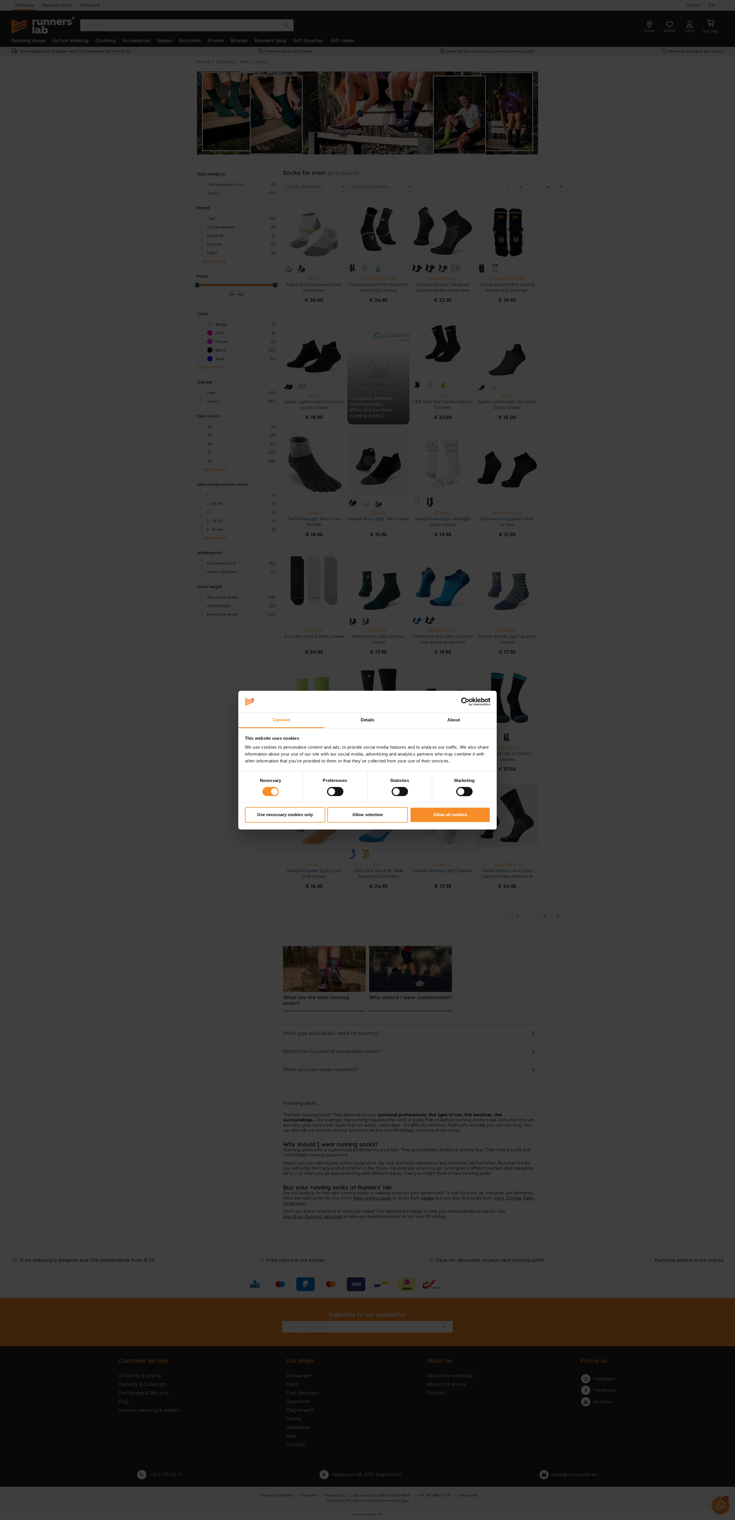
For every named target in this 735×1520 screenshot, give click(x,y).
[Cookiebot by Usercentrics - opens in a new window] (465, 701)
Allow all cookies (450, 814)
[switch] (335, 791)
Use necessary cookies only (285, 814)
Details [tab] (368, 720)
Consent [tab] (281, 720)
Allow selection (367, 814)
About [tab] (453, 720)
